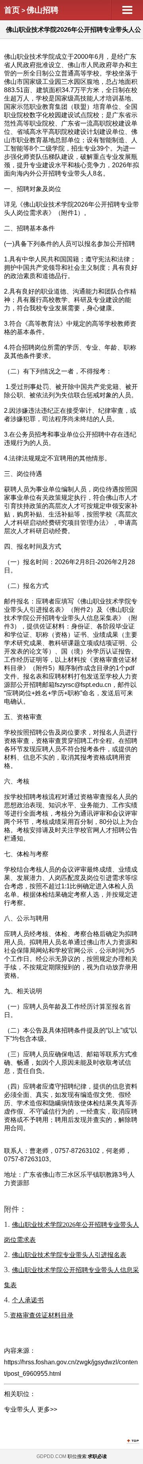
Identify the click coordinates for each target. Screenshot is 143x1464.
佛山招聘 (42, 10)
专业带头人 (20, 1409)
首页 (12, 10)
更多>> (47, 1409)
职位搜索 (77, 1456)
